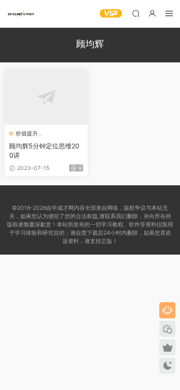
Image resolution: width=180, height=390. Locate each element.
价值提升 (27, 133)
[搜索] (136, 13)
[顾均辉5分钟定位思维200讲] (46, 97)
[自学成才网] (21, 14)
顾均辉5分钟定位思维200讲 (44, 150)
